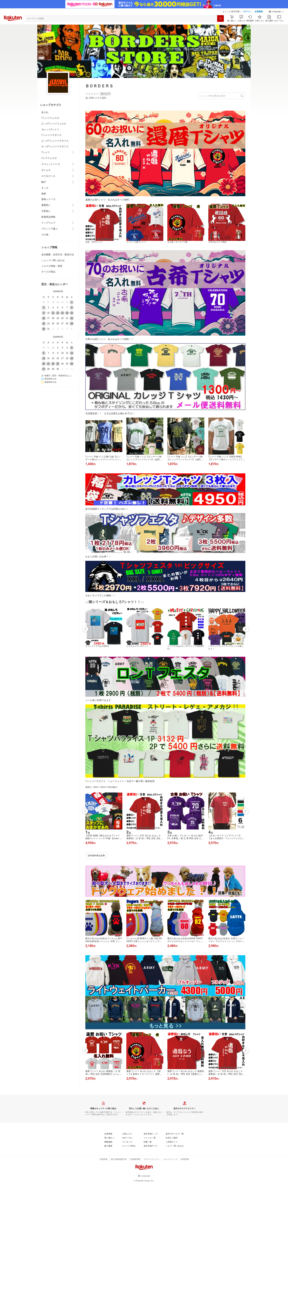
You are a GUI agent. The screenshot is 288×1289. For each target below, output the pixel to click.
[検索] (220, 18)
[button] (276, 12)
